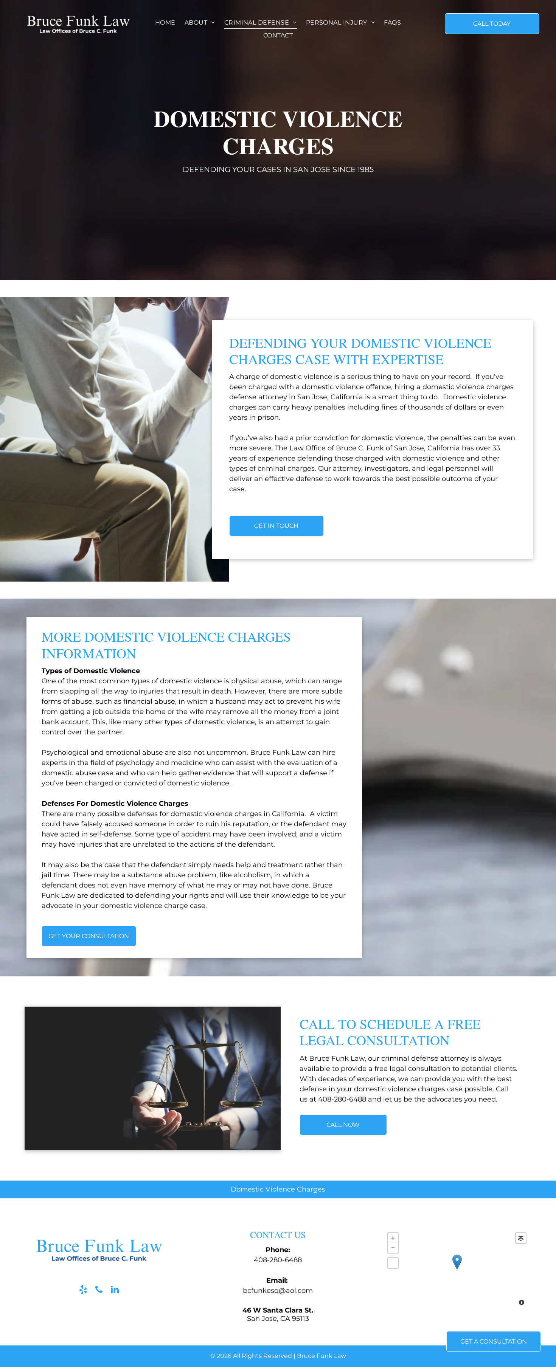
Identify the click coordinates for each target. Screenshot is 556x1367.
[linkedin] (115, 1291)
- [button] (393, 1248)
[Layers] (521, 1238)
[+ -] (457, 1270)
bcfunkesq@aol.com (278, 1290)
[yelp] (83, 1291)
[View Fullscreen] (393, 1263)
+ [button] (393, 1238)
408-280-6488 (278, 1260)
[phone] (99, 1291)
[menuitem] (165, 22)
